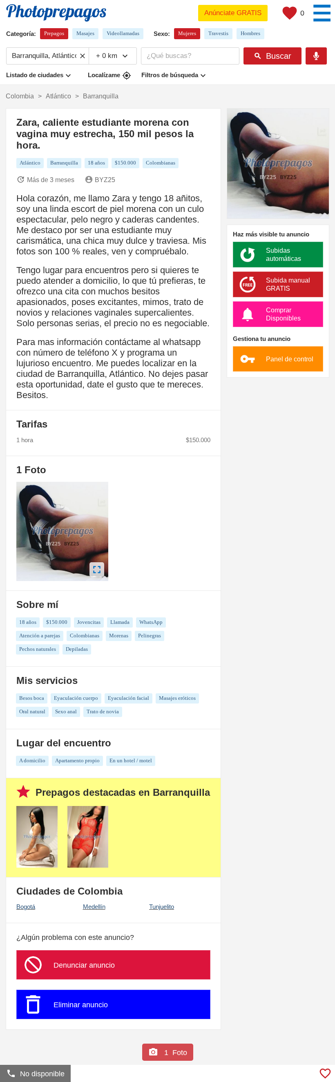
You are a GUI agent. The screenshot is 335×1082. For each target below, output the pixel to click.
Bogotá (25, 906)
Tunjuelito (161, 906)
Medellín (94, 906)
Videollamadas (123, 33)
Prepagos (54, 33)
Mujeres (187, 33)
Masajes (85, 33)
